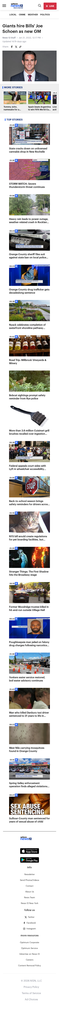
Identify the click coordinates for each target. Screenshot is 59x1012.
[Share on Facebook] (12, 47)
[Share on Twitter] (16, 47)
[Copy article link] (20, 47)
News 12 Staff (9, 38)
